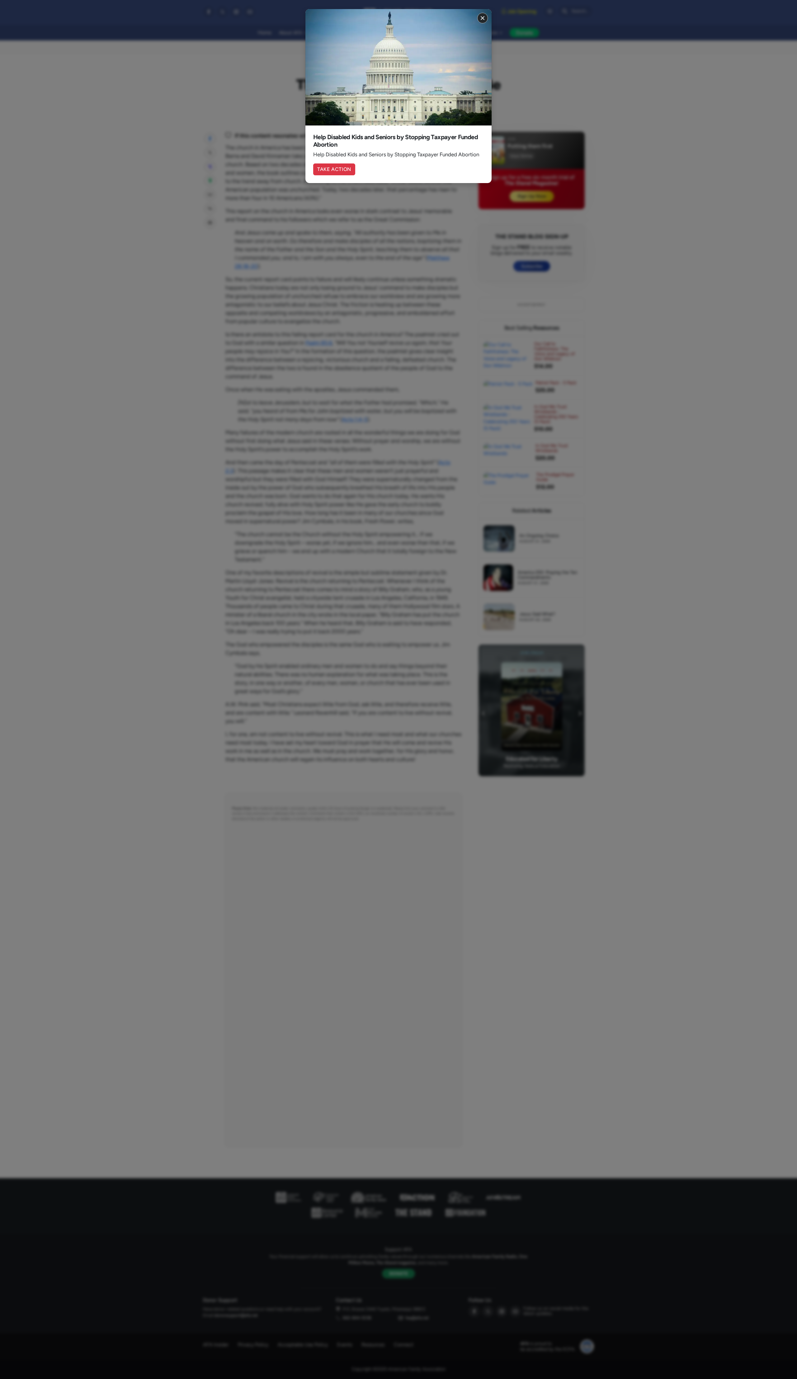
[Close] (482, 18)
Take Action (334, 169)
